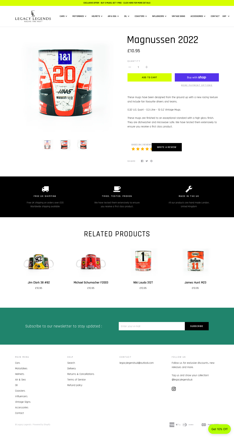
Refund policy (74, 385)
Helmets (96, 16)
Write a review (166, 147)
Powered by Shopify (41, 424)
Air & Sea (112, 16)
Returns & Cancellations (80, 374)
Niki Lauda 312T (143, 283)
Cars (62, 16)
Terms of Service (76, 379)
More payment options (197, 85)
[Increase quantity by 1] (146, 67)
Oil (125, 16)
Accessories (197, 16)
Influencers (158, 16)
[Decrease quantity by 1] (130, 67)
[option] (64, 84)
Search (71, 363)
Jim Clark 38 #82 (39, 283)
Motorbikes (78, 16)
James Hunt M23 (195, 283)
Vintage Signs (178, 16)
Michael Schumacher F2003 (91, 283)
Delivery (71, 368)
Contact (215, 16)
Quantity (134, 61)
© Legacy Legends (23, 424)
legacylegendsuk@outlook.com (137, 363)
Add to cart (149, 77)
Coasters (139, 16)
